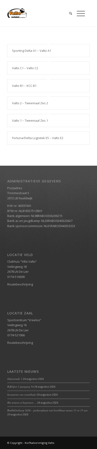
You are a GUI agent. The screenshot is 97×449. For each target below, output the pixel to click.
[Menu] (78, 13)
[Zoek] (68, 13)
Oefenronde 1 (14, 379)
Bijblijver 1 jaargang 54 (20, 386)
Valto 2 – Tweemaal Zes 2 (30, 103)
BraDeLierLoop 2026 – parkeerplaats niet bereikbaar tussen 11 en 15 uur (47, 410)
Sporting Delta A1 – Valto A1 (31, 50)
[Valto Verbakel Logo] (40, 13)
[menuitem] (68, 13)
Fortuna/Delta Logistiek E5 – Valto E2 (37, 138)
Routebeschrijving (20, 284)
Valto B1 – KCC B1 (24, 86)
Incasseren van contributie (21, 394)
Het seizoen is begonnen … (21, 402)
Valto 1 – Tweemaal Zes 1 (30, 120)
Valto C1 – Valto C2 (25, 68)
